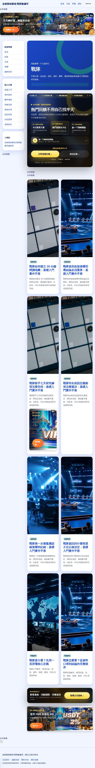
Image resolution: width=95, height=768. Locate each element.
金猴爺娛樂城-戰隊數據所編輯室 (13, 144)
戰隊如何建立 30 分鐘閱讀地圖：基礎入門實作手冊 (42, 269)
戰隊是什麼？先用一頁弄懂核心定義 (41, 662)
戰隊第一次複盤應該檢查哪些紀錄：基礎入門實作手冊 (41, 546)
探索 (62, 3)
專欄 (74, 3)
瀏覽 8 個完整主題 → (39, 84)
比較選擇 (8, 119)
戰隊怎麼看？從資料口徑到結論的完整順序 (75, 663)
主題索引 (6, 759)
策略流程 (8, 104)
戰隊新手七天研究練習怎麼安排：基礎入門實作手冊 (41, 386)
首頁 (6, 52)
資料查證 (8, 94)
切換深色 (88, 3)
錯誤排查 (8, 114)
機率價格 (8, 99)
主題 (68, 3)
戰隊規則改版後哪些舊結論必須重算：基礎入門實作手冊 (75, 269)
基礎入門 (8, 89)
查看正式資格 (77, 695)
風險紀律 (8, 109)
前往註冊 (75, 154)
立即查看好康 (45, 154)
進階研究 (8, 124)
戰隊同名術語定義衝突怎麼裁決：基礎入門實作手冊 (75, 386)
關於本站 (25, 759)
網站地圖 (34, 759)
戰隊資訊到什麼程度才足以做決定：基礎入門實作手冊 (75, 546)
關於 (80, 3)
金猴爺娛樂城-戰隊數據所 (15, 3)
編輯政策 (8, 71)
